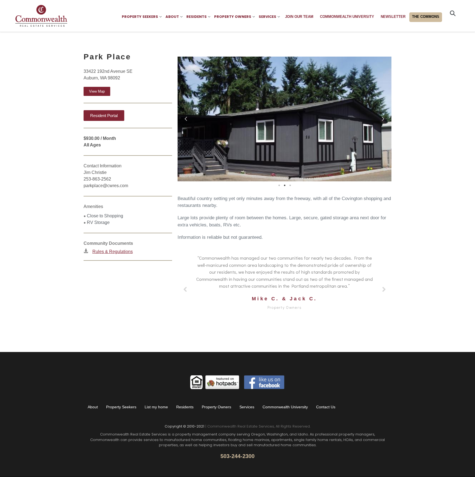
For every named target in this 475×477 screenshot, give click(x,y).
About (93, 407)
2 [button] (284, 185)
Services (246, 407)
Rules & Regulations (112, 251)
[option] (284, 119)
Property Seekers (121, 407)
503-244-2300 (237, 456)
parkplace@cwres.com (106, 185)
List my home (156, 407)
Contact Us (325, 407)
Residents (185, 407)
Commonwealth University (285, 407)
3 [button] (290, 185)
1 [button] (279, 185)
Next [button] (383, 117)
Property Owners (216, 407)
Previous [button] (186, 117)
